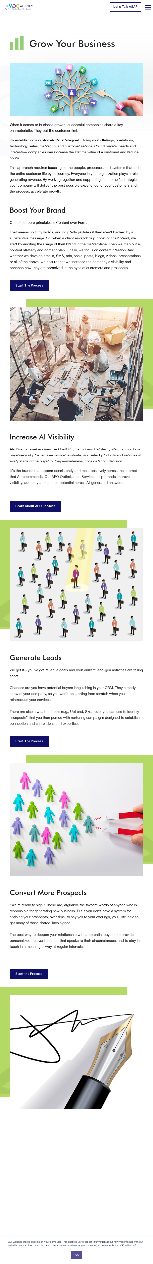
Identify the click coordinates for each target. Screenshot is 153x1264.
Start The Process (29, 285)
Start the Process (28, 974)
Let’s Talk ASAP (125, 7)
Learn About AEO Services (35, 506)
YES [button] (76, 1254)
